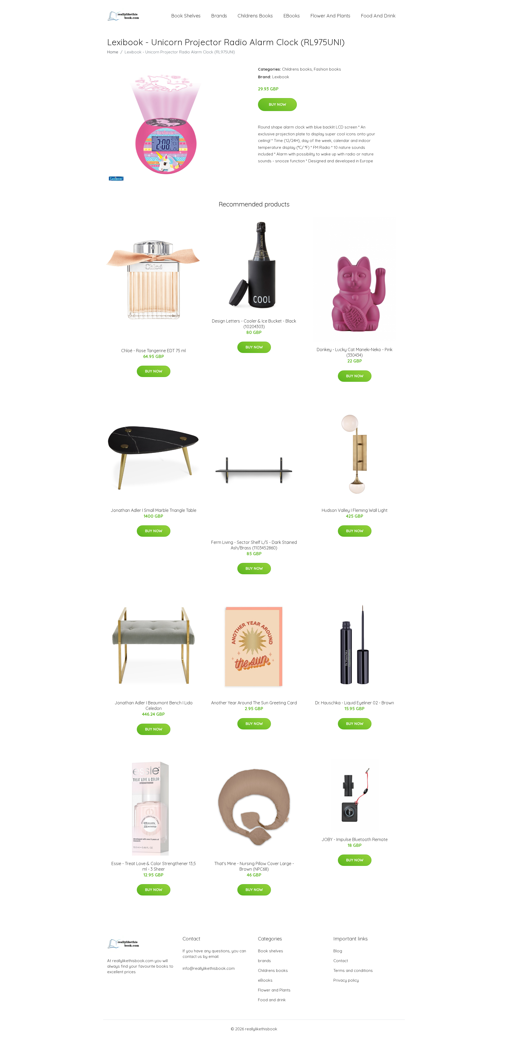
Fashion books (327, 69)
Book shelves (186, 16)
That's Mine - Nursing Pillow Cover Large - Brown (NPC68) (254, 866)
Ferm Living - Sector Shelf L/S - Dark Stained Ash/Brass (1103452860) (254, 545)
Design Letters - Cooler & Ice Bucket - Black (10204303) (254, 323)
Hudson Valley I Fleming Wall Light (355, 510)
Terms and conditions (353, 970)
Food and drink (378, 16)
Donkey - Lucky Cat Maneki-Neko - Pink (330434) (354, 352)
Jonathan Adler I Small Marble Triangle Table (153, 510)
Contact (340, 960)
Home (112, 51)
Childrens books (255, 16)
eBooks (291, 16)
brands (219, 16)
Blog (337, 950)
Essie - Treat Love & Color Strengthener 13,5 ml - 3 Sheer (153, 866)
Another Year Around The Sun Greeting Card (254, 702)
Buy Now (277, 104)
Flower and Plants (330, 16)
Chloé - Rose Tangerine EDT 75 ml (153, 350)
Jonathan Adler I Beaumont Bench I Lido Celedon (154, 705)
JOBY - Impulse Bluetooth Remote (354, 839)
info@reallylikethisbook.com (209, 968)
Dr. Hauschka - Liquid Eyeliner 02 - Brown (354, 702)
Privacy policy (346, 980)
